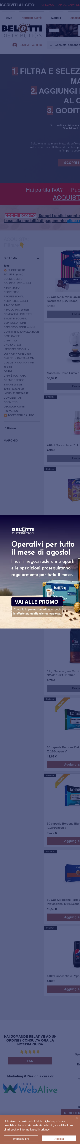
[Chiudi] (74, 1120)
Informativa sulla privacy (35, 1129)
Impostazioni (21, 1138)
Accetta (59, 1138)
